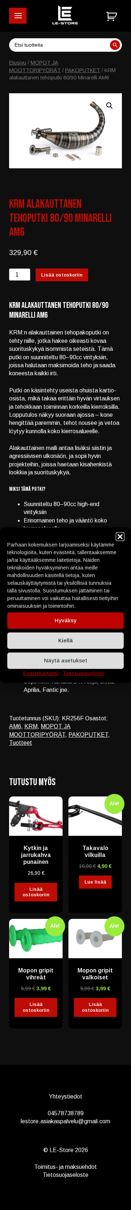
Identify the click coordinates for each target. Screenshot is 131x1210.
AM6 (15, 726)
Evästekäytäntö (41, 673)
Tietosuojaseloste (83, 673)
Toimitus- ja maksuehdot (65, 1167)
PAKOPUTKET (82, 70)
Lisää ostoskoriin (62, 275)
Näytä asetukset (65, 660)
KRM (30, 726)
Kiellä (65, 640)
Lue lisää (95, 882)
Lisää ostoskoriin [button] (36, 892)
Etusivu (17, 63)
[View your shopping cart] (112, 16)
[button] (18, 16)
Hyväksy (65, 620)
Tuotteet (20, 743)
